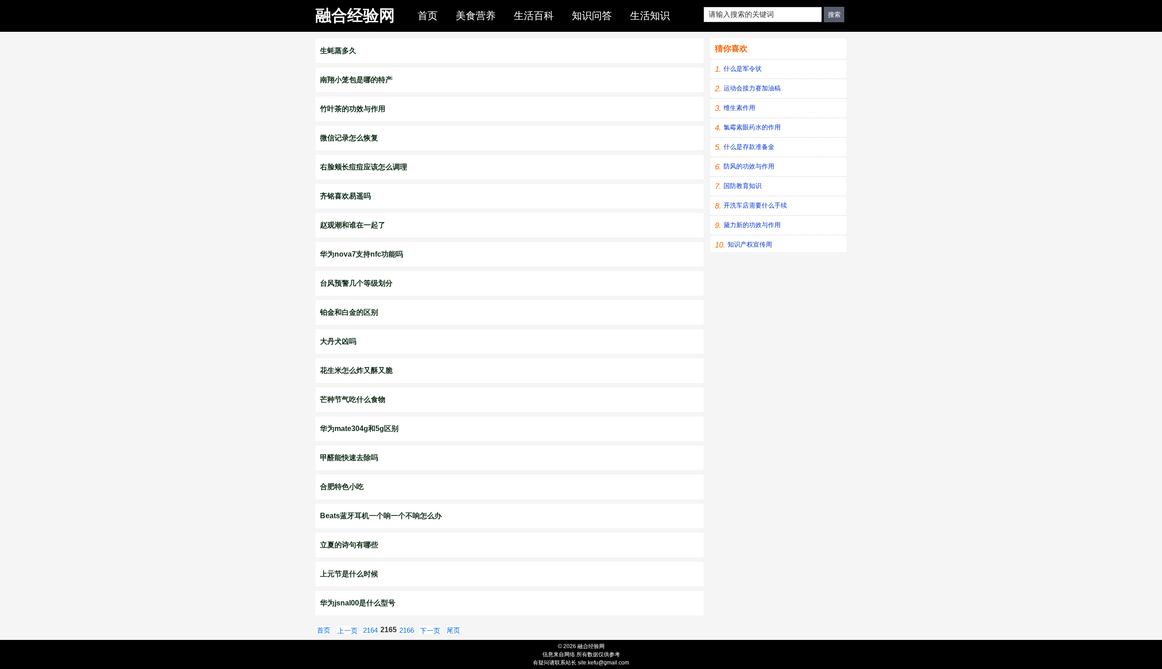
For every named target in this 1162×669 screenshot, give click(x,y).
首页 (428, 15)
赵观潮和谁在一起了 (352, 225)
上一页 (347, 630)
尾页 (453, 630)
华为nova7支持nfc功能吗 (361, 254)
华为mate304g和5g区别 (359, 428)
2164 (370, 630)
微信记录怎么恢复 (349, 138)
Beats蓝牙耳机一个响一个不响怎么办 (381, 516)
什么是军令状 (743, 68)
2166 (406, 630)
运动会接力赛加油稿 (752, 88)
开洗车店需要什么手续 (755, 205)
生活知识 (650, 15)
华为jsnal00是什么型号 (357, 603)
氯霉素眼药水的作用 (752, 127)
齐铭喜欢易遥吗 (345, 196)
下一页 (430, 630)
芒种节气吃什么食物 (352, 399)
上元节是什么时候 (349, 574)
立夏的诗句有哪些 (349, 545)
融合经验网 (355, 15)
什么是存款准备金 (749, 146)
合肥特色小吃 (342, 487)
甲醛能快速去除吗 (349, 457)
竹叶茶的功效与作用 (352, 109)
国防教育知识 (743, 185)
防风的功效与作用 (749, 166)
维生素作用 (739, 107)
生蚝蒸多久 (338, 51)
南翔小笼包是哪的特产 (356, 80)
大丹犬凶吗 (338, 341)
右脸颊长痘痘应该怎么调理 (363, 167)
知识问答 (592, 15)
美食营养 (476, 15)
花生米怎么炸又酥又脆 (356, 370)
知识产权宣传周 (750, 244)
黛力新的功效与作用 (752, 224)
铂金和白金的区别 (349, 312)
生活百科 (534, 15)
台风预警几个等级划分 (356, 283)
